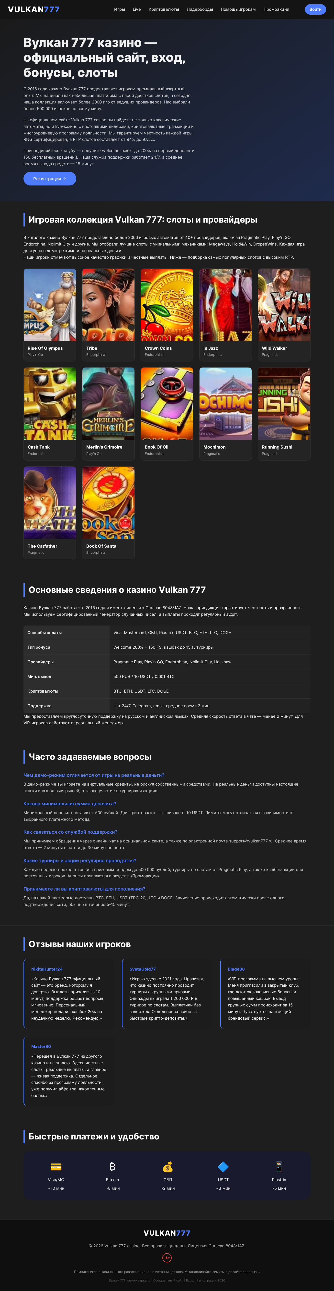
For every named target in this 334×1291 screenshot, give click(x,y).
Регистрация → (50, 178)
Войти (316, 9)
